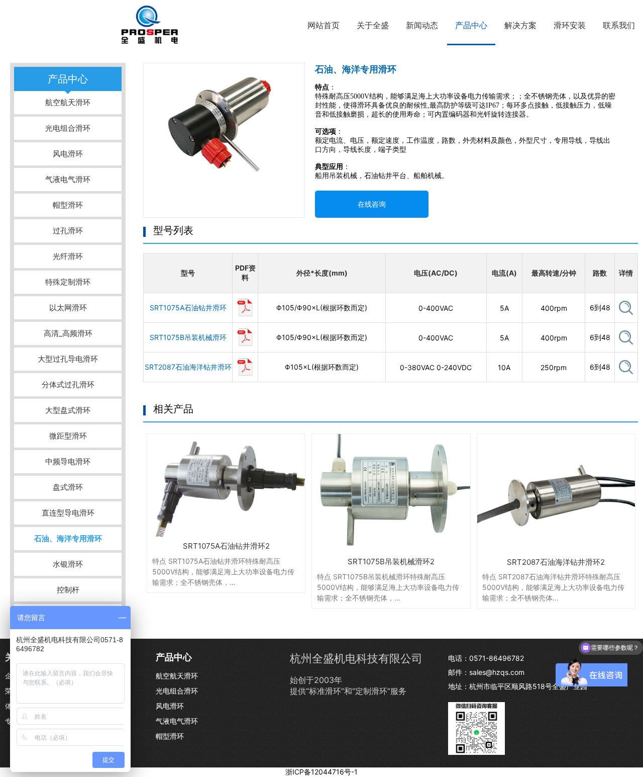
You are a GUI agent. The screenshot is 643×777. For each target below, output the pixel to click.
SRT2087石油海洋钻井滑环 (188, 367)
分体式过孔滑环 (68, 384)
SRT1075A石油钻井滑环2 (226, 546)
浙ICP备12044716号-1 (321, 771)
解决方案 (520, 25)
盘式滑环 (68, 487)
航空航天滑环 (67, 102)
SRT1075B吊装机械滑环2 (391, 561)
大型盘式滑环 (67, 410)
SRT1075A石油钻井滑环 (188, 307)
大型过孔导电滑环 (68, 359)
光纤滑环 (68, 256)
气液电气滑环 (67, 179)
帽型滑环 (68, 205)
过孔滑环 (68, 230)
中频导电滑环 (67, 461)
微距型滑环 (68, 436)
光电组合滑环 (67, 128)
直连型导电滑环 (68, 512)
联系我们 (619, 25)
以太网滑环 (68, 307)
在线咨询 (372, 204)
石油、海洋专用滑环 (68, 538)
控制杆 (68, 589)
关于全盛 (373, 25)
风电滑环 (68, 153)
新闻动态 (422, 25)
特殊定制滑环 (67, 282)
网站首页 (323, 25)
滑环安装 (570, 25)
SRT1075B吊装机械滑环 (188, 337)
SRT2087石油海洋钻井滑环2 (556, 562)
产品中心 (471, 25)
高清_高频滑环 (68, 333)
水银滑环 (68, 564)
